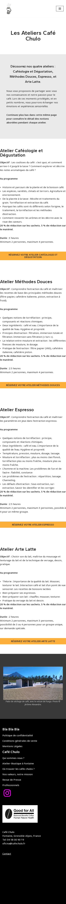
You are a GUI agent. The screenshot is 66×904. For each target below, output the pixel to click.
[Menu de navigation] (60, 8)
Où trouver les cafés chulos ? (18, 768)
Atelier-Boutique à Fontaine (18, 763)
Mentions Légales (12, 746)
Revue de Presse (11, 779)
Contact (6, 853)
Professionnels (10, 785)
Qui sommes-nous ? (13, 758)
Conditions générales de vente (19, 740)
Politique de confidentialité (17, 735)
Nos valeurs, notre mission (17, 774)
